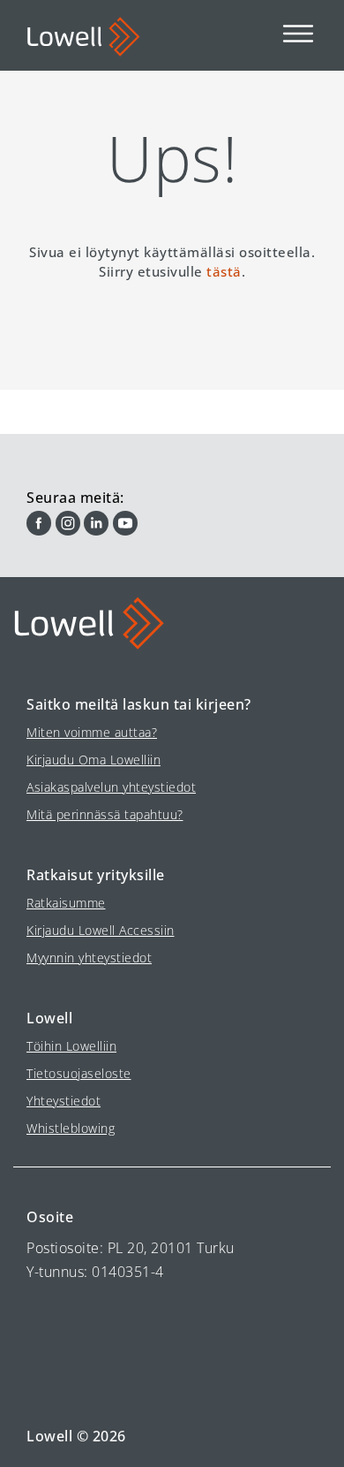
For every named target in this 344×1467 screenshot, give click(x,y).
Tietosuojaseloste (78, 1073)
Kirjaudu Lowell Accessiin (100, 930)
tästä (224, 271)
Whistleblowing (70, 1128)
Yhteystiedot (63, 1100)
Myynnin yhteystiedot (89, 957)
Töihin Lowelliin (71, 1046)
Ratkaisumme (66, 902)
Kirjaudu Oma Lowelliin (93, 759)
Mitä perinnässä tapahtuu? (104, 814)
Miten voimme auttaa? (91, 732)
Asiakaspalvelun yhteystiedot (111, 787)
